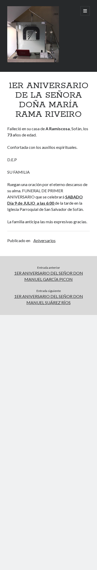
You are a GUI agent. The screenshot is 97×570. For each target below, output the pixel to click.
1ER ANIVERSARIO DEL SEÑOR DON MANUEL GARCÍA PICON (48, 276)
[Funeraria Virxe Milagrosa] (33, 61)
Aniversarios (44, 240)
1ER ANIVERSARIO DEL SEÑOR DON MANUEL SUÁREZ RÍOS (48, 299)
